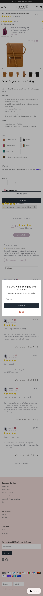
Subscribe (21, 306)
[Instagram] (23, 312)
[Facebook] (20, 312)
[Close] (38, 283)
